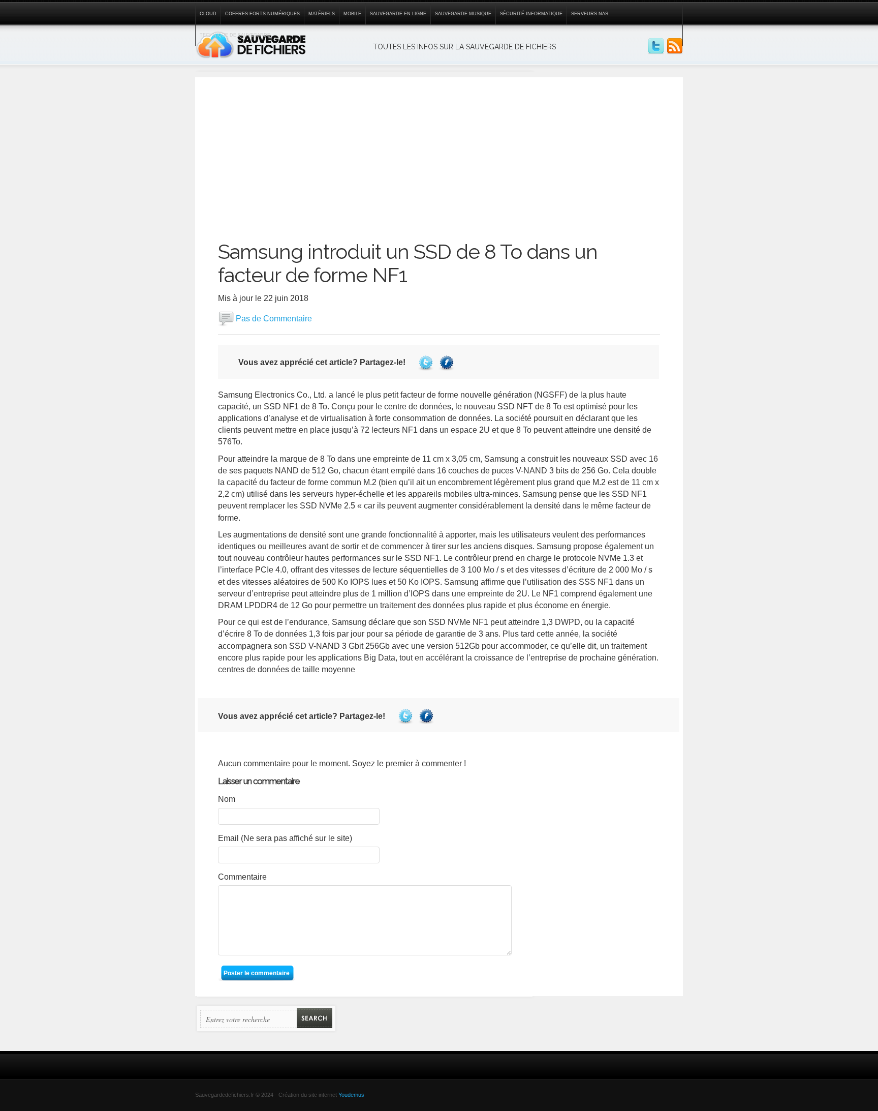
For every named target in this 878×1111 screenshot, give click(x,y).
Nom (226, 799)
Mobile (352, 13)
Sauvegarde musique (463, 13)
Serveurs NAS (589, 13)
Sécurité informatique (531, 13)
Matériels (321, 13)
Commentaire (242, 877)
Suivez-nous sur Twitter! (656, 46)
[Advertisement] (439, 148)
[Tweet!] (427, 362)
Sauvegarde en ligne (398, 13)
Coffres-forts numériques (262, 13)
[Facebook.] (447, 362)
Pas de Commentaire (274, 318)
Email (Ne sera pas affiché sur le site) (285, 838)
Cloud (208, 13)
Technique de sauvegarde (235, 35)
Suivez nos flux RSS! (675, 46)
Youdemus (351, 1095)
